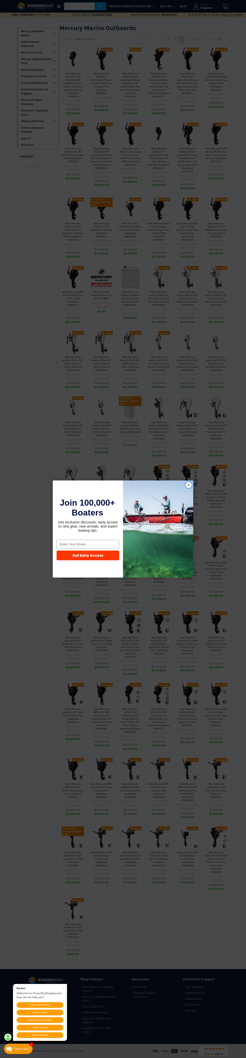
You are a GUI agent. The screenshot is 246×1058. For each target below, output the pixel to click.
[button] (18, 1049)
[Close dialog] (188, 485)
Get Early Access (87, 555)
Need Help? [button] (22, 1049)
